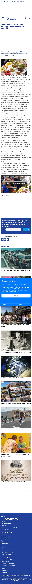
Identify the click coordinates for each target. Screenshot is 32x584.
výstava (7, 55)
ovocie (2, 53)
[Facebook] (2, 239)
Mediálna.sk (4, 570)
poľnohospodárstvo (16, 53)
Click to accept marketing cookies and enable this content (16, 184)
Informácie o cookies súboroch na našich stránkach (10, 303)
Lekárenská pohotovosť (7, 552)
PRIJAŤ (16, 295)
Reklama (16, 1)
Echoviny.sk (4, 539)
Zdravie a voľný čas (25, 52)
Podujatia (10, 1)
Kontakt (22, 1)
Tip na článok (4, 541)
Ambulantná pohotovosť (7, 550)
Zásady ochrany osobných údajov (24, 303)
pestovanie (8, 53)
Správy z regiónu (14, 52)
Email (4, 229)
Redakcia (3, 525)
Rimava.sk (4, 535)
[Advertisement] (16, 39)
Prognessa (4, 572)
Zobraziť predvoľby (16, 300)
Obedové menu (5, 548)
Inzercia (3, 546)
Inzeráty (3, 1)
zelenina (12, 55)
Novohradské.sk (5, 537)
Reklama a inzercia (6, 523)
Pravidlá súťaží (5, 530)
